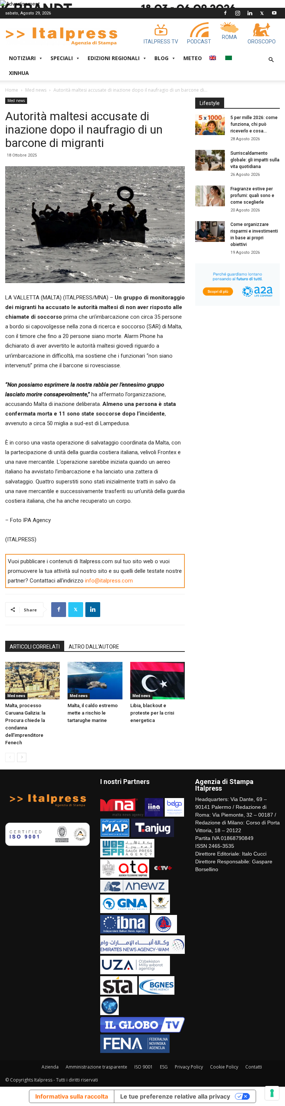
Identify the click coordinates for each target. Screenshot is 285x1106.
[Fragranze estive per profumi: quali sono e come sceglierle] (210, 196)
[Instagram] (237, 13)
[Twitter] (262, 13)
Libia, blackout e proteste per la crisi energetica (152, 713)
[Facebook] (225, 13)
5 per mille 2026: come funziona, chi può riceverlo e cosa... (254, 124)
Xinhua (19, 72)
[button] (271, 59)
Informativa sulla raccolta (71, 1096)
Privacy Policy (189, 1067)
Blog (161, 58)
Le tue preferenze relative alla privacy (175, 1096)
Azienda (50, 1067)
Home (11, 90)
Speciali (61, 58)
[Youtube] (274, 13)
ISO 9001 (143, 1067)
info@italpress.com (109, 580)
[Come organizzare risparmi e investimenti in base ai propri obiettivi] (210, 231)
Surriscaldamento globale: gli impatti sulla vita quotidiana (254, 160)
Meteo (192, 58)
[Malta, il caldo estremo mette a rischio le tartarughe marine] (95, 680)
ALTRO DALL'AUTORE (94, 647)
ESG (164, 1067)
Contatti (253, 1067)
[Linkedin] (249, 13)
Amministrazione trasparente (96, 1067)
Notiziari (22, 58)
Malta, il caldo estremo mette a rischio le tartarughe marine (93, 713)
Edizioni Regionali (114, 58)
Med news (35, 90)
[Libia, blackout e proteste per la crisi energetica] (157, 680)
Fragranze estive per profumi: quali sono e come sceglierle (252, 195)
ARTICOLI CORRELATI (35, 647)
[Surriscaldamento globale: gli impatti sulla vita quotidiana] (210, 160)
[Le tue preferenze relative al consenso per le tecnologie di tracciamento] (272, 1093)
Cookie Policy (224, 1067)
